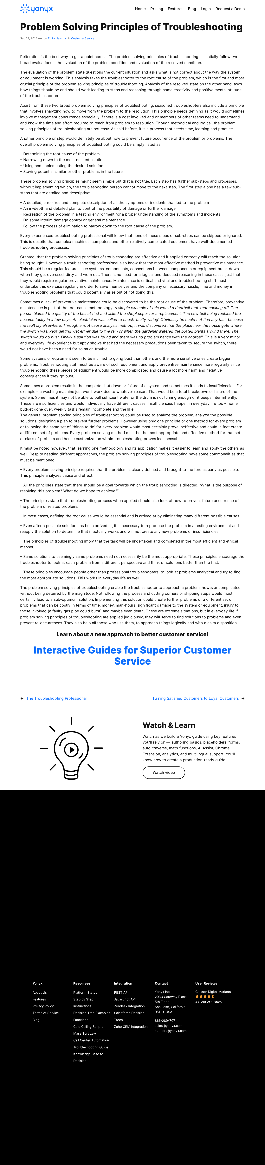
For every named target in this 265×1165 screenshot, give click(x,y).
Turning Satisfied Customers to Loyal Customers (195, 698)
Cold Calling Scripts (88, 1026)
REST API (121, 992)
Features (39, 999)
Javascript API (125, 999)
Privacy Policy (43, 1006)
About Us (40, 992)
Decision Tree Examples (91, 1013)
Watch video (164, 772)
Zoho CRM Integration (131, 1026)
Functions (80, 1020)
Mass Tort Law (84, 1033)
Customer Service (82, 38)
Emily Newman (57, 38)
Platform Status (85, 992)
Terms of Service (46, 1013)
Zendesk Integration (129, 1006)
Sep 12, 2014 (28, 38)
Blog (36, 1020)
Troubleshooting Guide (90, 1047)
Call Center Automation (91, 1040)
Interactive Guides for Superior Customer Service (132, 655)
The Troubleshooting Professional (56, 698)
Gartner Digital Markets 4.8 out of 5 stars (213, 997)
